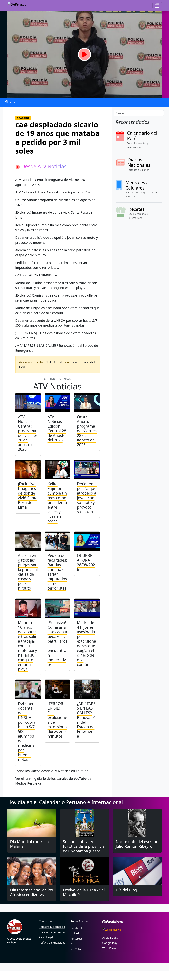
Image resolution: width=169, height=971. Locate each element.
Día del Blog (126, 890)
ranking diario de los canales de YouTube (56, 778)
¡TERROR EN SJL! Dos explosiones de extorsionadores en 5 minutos (57, 720)
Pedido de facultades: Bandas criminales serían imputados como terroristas (57, 572)
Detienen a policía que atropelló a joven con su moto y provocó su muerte (87, 497)
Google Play (109, 943)
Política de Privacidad (52, 942)
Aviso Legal (46, 937)
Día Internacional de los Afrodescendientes (31, 892)
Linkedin (76, 933)
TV (14, 102)
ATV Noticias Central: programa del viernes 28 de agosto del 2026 (28, 433)
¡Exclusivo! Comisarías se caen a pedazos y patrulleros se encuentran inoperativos (57, 643)
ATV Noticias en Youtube (69, 771)
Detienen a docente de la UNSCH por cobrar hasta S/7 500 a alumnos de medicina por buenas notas (28, 731)
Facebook (77, 928)
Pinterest (76, 938)
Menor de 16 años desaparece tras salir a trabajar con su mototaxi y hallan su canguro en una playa (27, 646)
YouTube (76, 949)
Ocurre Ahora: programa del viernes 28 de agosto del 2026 (87, 430)
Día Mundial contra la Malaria (29, 844)
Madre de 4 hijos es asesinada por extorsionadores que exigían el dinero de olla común (86, 643)
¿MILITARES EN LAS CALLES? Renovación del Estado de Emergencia (86, 720)
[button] (157, 5)
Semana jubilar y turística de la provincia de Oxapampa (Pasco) (84, 846)
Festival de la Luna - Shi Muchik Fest (84, 892)
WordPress (109, 948)
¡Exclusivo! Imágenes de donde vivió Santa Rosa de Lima (27, 495)
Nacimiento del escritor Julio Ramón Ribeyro (137, 844)
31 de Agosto (54, 362)
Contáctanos (47, 921)
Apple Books (110, 937)
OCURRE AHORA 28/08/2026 (86, 562)
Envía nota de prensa (52, 932)
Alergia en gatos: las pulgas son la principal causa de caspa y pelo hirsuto (28, 572)
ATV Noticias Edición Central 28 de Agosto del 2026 (57, 428)
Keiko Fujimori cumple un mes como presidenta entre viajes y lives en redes (57, 502)
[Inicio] (6, 101)
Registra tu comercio (52, 927)
